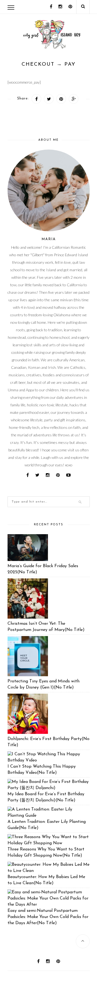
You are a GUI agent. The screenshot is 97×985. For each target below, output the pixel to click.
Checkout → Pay (48, 64)
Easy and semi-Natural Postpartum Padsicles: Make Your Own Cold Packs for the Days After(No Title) (48, 917)
